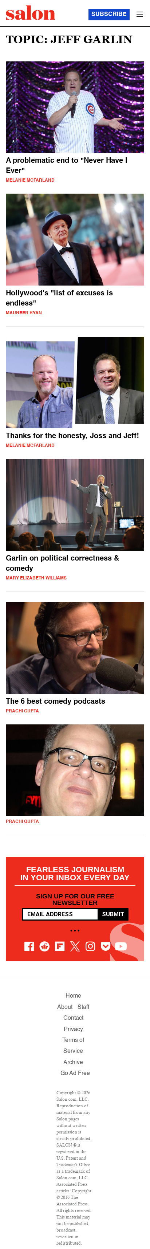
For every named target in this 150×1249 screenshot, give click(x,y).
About (64, 1007)
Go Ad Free (75, 1073)
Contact (73, 1018)
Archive (73, 1063)
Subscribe (109, 14)
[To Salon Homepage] (30, 12)
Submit (113, 914)
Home (73, 996)
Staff (83, 1007)
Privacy (73, 1029)
